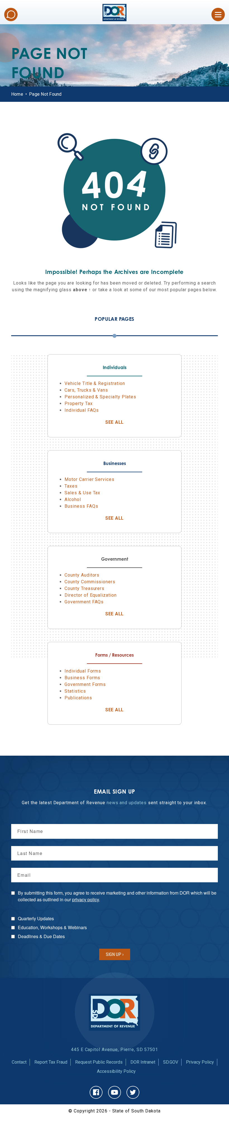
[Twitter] (133, 1092)
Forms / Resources (114, 655)
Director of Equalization (91, 595)
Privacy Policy (200, 1062)
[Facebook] (96, 1092)
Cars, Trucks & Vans (86, 390)
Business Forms (82, 677)
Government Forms (85, 684)
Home (17, 94)
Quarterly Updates (36, 918)
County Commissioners (90, 581)
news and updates (127, 802)
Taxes (71, 486)
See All (129, 422)
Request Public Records (99, 1062)
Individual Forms (83, 671)
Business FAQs (81, 506)
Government (114, 559)
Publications (78, 697)
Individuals (115, 367)
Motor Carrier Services (90, 479)
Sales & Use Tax (82, 492)
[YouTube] (114, 1092)
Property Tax (79, 403)
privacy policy (85, 899)
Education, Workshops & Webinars (52, 927)
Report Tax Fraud (50, 1062)
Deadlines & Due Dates (41, 936)
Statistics (75, 691)
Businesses (114, 463)
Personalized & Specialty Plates (100, 396)
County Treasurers (84, 588)
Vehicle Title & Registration (95, 383)
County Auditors (82, 575)
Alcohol (73, 499)
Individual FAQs (82, 410)
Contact (19, 1062)
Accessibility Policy (116, 1071)
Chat (11, 14)
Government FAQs (84, 601)
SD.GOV (170, 1062)
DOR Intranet (142, 1062)
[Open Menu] (218, 14)
